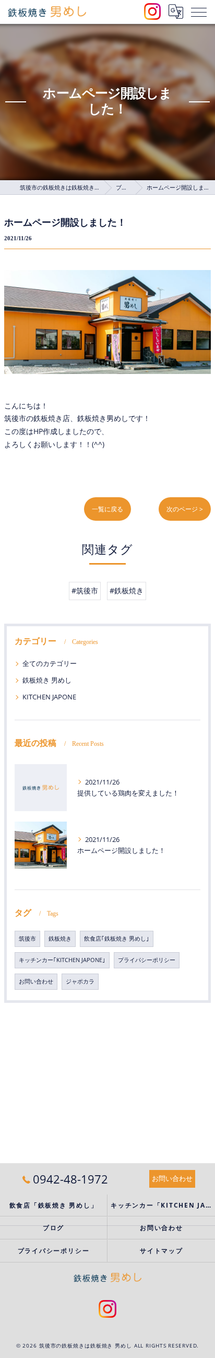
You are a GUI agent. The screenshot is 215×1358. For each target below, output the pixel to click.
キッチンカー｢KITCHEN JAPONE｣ (62, 960)
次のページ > (184, 509)
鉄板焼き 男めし (46, 680)
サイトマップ (161, 1250)
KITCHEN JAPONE (49, 696)
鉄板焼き (60, 938)
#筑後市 (84, 590)
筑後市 (27, 938)
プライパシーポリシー (146, 960)
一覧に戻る (107, 509)
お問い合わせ (36, 981)
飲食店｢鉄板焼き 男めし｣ (116, 938)
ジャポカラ (80, 981)
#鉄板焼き (127, 590)
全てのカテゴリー (49, 663)
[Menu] (198, 11)
